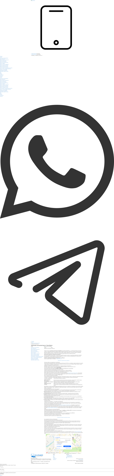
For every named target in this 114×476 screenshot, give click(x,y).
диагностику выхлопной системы (72, 372)
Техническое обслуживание (35, 347)
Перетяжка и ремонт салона (35, 359)
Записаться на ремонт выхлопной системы (63, 417)
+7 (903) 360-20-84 (33, 54)
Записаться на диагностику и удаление (63, 360)
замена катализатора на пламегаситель (65, 404)
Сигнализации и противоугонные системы (37, 356)
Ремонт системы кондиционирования (36, 357)
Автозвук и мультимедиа (34, 358)
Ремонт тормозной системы (35, 354)
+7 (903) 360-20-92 (33, 53)
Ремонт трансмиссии (34, 350)
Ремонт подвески (33, 352)
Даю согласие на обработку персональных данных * (8, 472)
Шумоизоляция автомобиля (35, 355)
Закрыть (1, 475)
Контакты (54, 459)
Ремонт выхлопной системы (35, 351)
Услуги (54, 455)
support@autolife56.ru (69, 456)
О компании (55, 458)
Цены (54, 456)
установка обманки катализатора (52, 407)
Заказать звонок (80, 459)
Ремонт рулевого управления (35, 349)
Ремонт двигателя (33, 348)
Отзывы (54, 457)
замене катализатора (78, 431)
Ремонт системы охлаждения (35, 353)
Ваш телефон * (2, 469)
